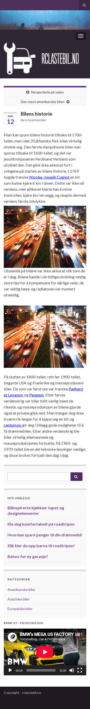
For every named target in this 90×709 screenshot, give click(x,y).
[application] (45, 652)
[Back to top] (78, 697)
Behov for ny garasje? (28, 556)
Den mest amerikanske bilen (42, 101)
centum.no (13, 425)
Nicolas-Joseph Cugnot (49, 177)
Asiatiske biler (37, 120)
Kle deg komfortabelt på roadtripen (41, 524)
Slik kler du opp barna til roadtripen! (41, 545)
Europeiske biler (20, 608)
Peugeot (36, 394)
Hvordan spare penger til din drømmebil (45, 534)
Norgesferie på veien (47, 92)
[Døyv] (71, 670)
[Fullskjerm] (79, 670)
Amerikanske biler (21, 589)
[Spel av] (10, 670)
